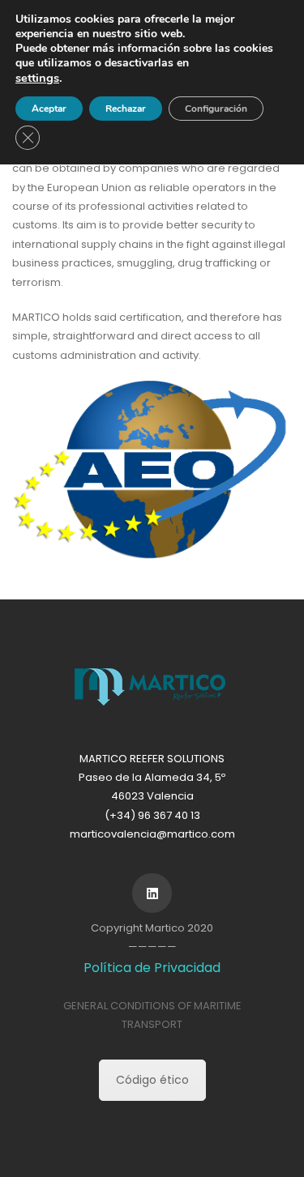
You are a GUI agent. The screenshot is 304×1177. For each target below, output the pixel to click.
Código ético (152, 1080)
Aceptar (49, 108)
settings (37, 77)
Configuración (216, 108)
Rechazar (125, 108)
